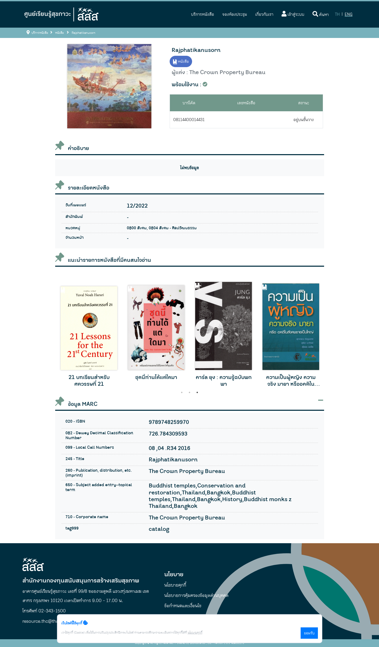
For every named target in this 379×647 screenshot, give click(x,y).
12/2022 (137, 206)
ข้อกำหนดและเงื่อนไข (182, 606)
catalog (159, 529)
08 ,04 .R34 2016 (169, 448)
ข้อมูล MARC (82, 404)
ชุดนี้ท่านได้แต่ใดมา (156, 377)
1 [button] (182, 392)
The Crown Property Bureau (187, 471)
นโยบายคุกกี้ (175, 585)
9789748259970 (169, 422)
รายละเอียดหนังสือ (88, 188)
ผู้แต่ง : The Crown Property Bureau (219, 72)
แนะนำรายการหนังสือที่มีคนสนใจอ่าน (109, 260)
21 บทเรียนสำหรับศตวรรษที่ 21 (89, 381)
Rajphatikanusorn (196, 50)
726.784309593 (168, 434)
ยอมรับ (309, 633)
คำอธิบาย (78, 148)
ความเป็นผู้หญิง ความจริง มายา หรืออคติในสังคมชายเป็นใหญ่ (291, 381)
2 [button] (189, 392)
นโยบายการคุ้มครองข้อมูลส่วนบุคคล (196, 595)
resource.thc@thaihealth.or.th (53, 621)
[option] (89, 335)
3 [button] (197, 392)
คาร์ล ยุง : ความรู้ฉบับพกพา (224, 381)
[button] (202, 14)
